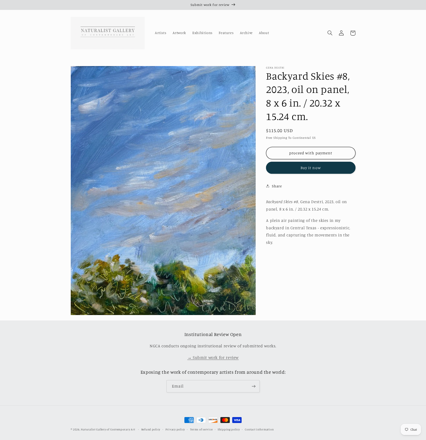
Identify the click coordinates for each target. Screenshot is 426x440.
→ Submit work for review (213, 357)
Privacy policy (175, 429)
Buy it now (311, 167)
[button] (330, 33)
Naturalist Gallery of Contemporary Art (108, 429)
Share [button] (277, 186)
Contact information (259, 429)
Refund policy (150, 429)
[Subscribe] (253, 386)
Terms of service (201, 429)
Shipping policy (229, 429)
